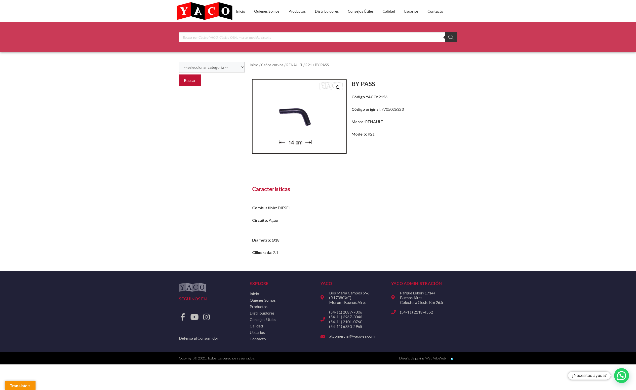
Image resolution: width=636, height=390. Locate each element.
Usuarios (411, 11)
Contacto (435, 11)
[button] (338, 87)
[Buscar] (451, 37)
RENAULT (294, 65)
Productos (297, 11)
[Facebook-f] (182, 317)
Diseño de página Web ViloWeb (422, 358)
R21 (308, 65)
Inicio (240, 11)
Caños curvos (272, 65)
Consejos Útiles (361, 11)
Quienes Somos (266, 11)
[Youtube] (194, 317)
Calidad (389, 11)
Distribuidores (327, 11)
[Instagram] (206, 317)
